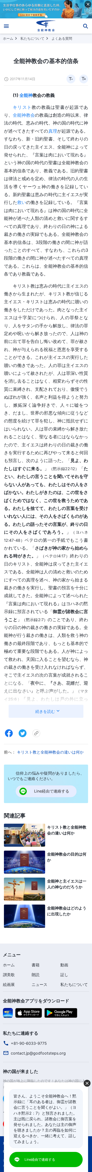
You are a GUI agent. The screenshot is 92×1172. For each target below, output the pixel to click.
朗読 (35, 974)
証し (64, 974)
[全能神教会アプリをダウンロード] (8, 1012)
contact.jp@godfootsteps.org (38, 1053)
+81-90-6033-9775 (29, 1043)
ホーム (8, 38)
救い (21, 202)
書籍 (35, 964)
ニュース (39, 984)
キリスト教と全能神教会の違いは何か (50, 752)
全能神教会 (24, 115)
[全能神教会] (46, 26)
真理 (52, 131)
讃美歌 (9, 974)
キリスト (22, 107)
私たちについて (32, 38)
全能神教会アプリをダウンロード (36, 1000)
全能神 (26, 95)
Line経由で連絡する (40, 1159)
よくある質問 (62, 38)
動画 (64, 964)
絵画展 (9, 984)
